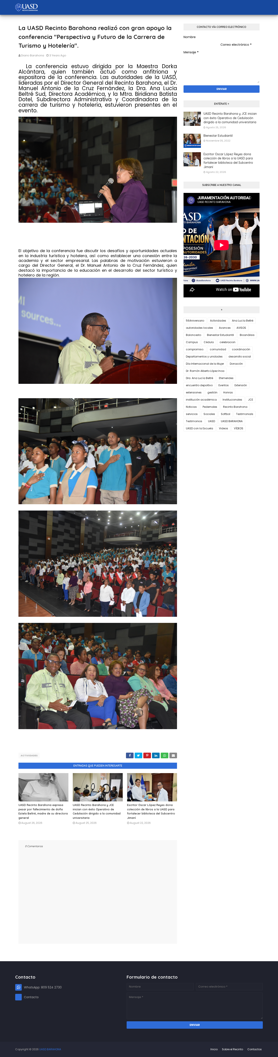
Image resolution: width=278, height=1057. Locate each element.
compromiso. (195, 349)
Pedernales (210, 407)
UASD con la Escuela (199, 428)
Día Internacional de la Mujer (205, 364)
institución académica (201, 399)
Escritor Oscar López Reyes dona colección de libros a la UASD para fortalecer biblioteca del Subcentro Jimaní (228, 160)
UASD (211, 421)
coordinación (241, 349)
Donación (236, 364)
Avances (225, 328)
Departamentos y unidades (204, 356)
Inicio (214, 1049)
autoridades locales (199, 328)
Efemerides (226, 378)
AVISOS (241, 328)
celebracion (227, 342)
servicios (192, 414)
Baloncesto (193, 335)
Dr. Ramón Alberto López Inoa (205, 371)
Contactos (254, 1049)
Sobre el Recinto (232, 1049)
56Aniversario (195, 320)
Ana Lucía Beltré (242, 320)
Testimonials (244, 414)
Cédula (209, 342)
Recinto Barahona (235, 407)
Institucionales (232, 399)
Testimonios (194, 421)
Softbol (225, 414)
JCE (250, 399)
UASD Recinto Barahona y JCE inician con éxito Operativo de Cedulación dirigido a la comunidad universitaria (230, 118)
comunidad (218, 349)
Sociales (209, 414)
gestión (212, 392)
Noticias (191, 407)
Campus (192, 342)
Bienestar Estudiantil (218, 136)
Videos (223, 428)
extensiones (194, 392)
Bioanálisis (247, 335)
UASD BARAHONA (232, 421)
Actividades (29, 755)
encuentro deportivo (199, 385)
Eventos (223, 385)
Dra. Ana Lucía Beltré (199, 378)
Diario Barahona (32, 55)
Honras (228, 392)
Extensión (241, 385)
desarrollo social (239, 356)
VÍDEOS (238, 428)
